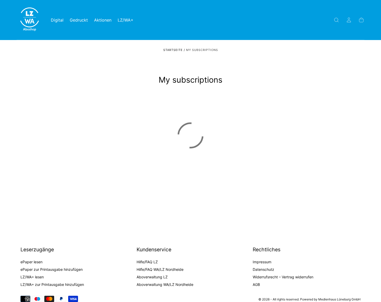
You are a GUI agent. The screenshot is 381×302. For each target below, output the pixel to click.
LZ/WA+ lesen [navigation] (32, 277)
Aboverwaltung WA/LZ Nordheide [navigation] (165, 285)
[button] (336, 20)
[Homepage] (30, 20)
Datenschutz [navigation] (263, 269)
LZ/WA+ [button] (125, 20)
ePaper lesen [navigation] (31, 262)
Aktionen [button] (102, 20)
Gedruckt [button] (79, 20)
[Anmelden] (349, 20)
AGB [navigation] (256, 285)
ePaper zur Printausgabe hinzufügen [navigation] (51, 269)
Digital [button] (57, 20)
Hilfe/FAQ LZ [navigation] (147, 262)
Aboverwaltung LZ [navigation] (152, 277)
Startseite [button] (173, 50)
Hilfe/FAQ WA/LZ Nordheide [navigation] (160, 269)
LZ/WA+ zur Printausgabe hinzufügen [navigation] (52, 285)
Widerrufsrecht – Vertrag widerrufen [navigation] (283, 277)
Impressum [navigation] (262, 262)
